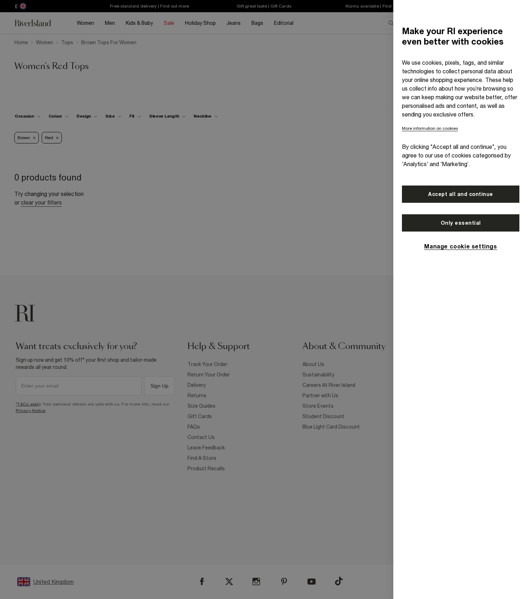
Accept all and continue (460, 194)
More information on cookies (430, 128)
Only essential (461, 223)
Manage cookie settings (460, 246)
